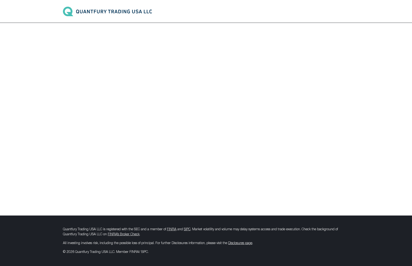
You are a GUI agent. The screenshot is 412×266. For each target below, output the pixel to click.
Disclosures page (240, 243)
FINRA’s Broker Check (123, 234)
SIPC (187, 229)
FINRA (171, 229)
